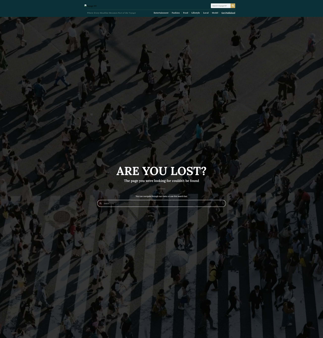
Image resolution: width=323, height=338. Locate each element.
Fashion (176, 13)
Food (185, 13)
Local (206, 13)
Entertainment (161, 13)
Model (215, 13)
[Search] (233, 5)
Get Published (228, 13)
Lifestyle (195, 13)
